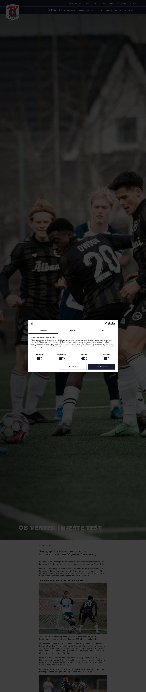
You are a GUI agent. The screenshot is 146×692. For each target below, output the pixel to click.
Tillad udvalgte (73, 367)
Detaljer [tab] (73, 330)
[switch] (62, 358)
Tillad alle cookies (101, 367)
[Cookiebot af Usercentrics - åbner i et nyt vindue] (107, 323)
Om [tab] (103, 330)
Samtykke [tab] (43, 330)
